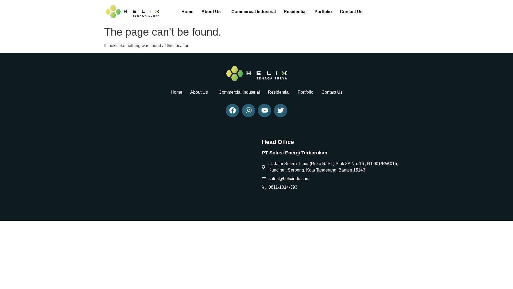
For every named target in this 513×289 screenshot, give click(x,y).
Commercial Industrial (253, 11)
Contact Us (351, 11)
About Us (211, 11)
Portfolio (323, 11)
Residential (295, 11)
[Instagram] (248, 110)
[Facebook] (232, 110)
